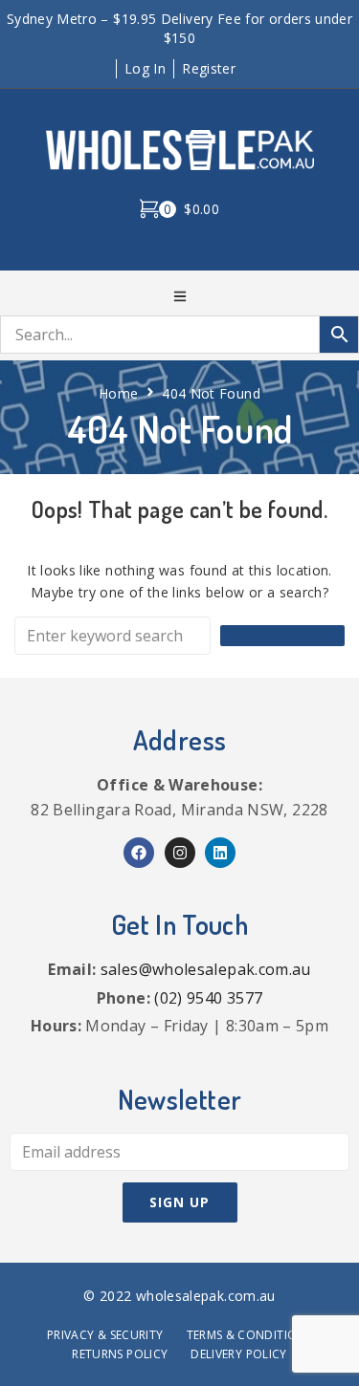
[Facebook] (138, 852)
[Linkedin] (220, 852)
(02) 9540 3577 (208, 997)
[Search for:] (112, 636)
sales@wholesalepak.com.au (206, 969)
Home (118, 393)
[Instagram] (180, 852)
